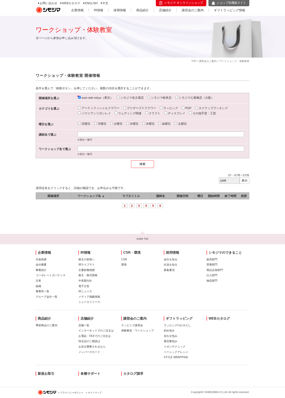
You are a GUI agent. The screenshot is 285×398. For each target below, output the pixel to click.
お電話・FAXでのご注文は (94, 336)
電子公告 (83, 286)
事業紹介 (41, 270)
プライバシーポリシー (71, 392)
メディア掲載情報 (89, 296)
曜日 (200, 196)
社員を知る (170, 264)
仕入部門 (212, 275)
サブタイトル (131, 196)
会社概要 (41, 264)
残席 (244, 196)
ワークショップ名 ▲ (91, 196)
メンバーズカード (89, 352)
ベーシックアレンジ (176, 352)
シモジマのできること (225, 252)
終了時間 (230, 196)
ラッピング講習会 (132, 325)
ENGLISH (91, 3)
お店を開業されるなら (92, 346)
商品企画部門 (215, 270)
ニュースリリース (89, 302)
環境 (124, 264)
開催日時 (182, 196)
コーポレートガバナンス (51, 275)
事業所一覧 (42, 291)
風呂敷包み (170, 341)
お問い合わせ (48, 3)
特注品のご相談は (89, 341)
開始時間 (214, 196)
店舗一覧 (83, 325)
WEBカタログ (71, 3)
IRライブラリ (86, 264)
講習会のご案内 (193, 10)
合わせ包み (170, 336)
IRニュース (85, 291)
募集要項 (169, 270)
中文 (105, 3)
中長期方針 (85, 280)
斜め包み (169, 330)
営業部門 (212, 264)
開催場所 (53, 196)
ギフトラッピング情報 (229, 10)
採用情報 (119, 10)
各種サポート (91, 373)
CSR (124, 259)
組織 (38, 286)
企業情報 (77, 10)
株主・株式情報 (87, 275)
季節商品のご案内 (46, 325)
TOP (193, 61)
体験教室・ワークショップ (137, 330)
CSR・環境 (132, 252)
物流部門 (212, 280)
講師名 (160, 196)
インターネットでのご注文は (96, 330)
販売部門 (212, 259)
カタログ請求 (133, 373)
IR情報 (98, 10)
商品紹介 (142, 10)
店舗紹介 (165, 10)
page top (142, 238)
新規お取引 (46, 373)
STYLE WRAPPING (176, 357)
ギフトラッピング (179, 318)
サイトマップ (95, 392)
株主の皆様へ (86, 259)
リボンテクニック (174, 346)
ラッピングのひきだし (177, 325)
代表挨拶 (41, 259)
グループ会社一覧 (46, 296)
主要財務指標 (86, 270)
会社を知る (170, 259)
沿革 (38, 280)
